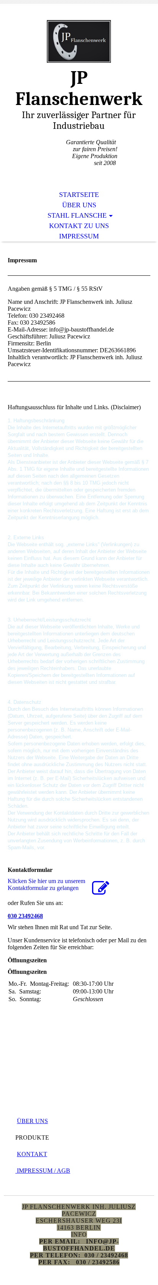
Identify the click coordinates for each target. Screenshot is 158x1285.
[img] (79, 41)
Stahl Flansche (77, 215)
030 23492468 (25, 916)
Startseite (79, 194)
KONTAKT (32, 1154)
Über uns (79, 205)
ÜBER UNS (32, 1121)
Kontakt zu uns (79, 226)
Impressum (79, 236)
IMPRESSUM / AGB (42, 1170)
